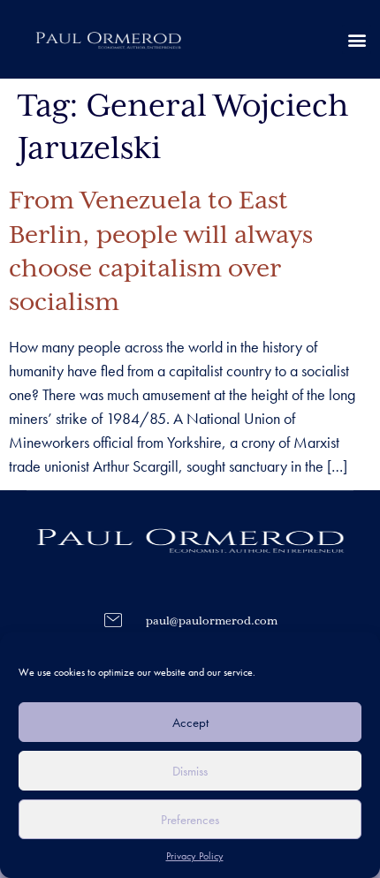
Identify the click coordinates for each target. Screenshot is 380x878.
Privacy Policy (195, 856)
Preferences (190, 820)
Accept (190, 722)
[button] (356, 39)
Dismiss (190, 771)
